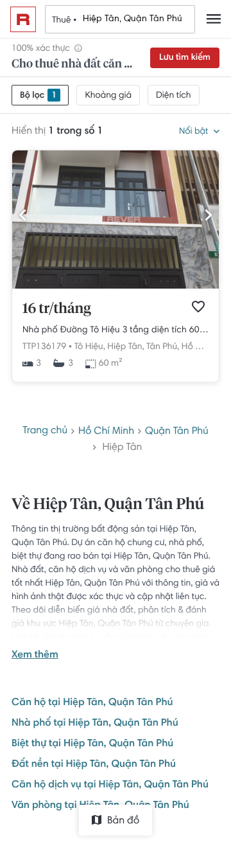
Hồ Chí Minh (206, 347)
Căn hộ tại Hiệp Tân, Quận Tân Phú (92, 703)
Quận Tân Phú (177, 432)
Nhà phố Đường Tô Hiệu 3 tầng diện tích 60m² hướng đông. (115, 330)
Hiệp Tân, (125, 347)
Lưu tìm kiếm (184, 57)
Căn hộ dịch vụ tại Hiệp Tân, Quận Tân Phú (110, 785)
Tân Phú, (162, 347)
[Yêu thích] (198, 306)
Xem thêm (35, 655)
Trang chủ (44, 431)
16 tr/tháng (56, 309)
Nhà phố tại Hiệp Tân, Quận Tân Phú (95, 724)
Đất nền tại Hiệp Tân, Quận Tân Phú (94, 765)
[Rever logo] (23, 19)
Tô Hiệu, (89, 347)
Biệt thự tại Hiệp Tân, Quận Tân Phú (92, 744)
